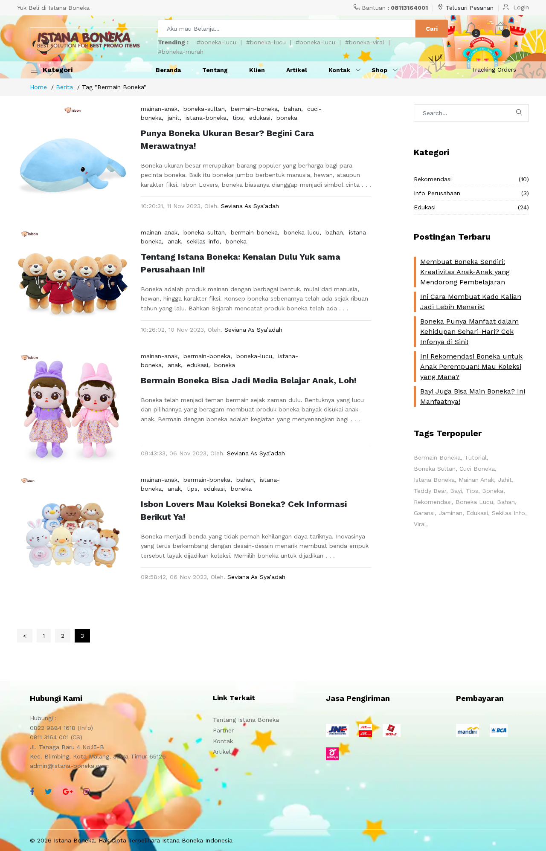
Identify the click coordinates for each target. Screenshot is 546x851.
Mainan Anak (476, 479)
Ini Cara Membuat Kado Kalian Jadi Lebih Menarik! (470, 301)
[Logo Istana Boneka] (94, 40)
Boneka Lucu (474, 501)
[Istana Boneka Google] (68, 791)
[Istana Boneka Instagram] (86, 791)
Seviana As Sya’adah (250, 206)
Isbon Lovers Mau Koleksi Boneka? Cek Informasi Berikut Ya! (244, 510)
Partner (223, 730)
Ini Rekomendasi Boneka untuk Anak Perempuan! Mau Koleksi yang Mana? (471, 366)
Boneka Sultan (435, 468)
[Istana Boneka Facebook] (32, 791)
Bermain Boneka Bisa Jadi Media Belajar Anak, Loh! (249, 380)
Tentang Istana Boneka (246, 719)
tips (237, 117)
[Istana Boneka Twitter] (48, 791)
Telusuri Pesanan (470, 7)
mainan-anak (159, 108)
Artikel (296, 70)
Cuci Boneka (477, 468)
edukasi (259, 117)
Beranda (168, 70)
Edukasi (471, 207)
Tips (472, 490)
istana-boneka (206, 117)
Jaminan (450, 512)
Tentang (215, 70)
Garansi (424, 512)
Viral (420, 524)
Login (521, 7)
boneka (286, 117)
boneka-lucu (301, 232)
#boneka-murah (180, 51)
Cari (432, 28)
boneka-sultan (204, 108)
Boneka (492, 490)
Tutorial (476, 457)
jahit (174, 117)
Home (38, 87)
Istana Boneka (434, 479)
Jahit (505, 479)
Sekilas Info (508, 512)
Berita (64, 87)
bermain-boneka (254, 108)
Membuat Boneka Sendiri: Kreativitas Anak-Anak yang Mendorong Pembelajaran (465, 272)
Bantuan (395, 7)
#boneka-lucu (216, 42)
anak (174, 241)
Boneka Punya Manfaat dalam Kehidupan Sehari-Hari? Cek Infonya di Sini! (469, 331)
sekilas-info (203, 241)
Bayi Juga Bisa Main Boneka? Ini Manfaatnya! (472, 396)
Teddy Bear (430, 490)
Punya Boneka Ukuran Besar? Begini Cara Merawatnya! (227, 139)
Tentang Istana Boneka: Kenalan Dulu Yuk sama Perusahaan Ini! (240, 263)
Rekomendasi (471, 179)
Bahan (506, 501)
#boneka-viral (364, 42)
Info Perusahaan (471, 193)
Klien (257, 70)
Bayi (456, 490)
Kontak (223, 741)
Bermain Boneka (437, 457)
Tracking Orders (493, 69)
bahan (292, 108)
